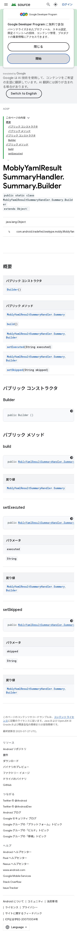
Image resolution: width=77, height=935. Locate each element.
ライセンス (11, 907)
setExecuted (15, 347)
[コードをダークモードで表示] (71, 411)
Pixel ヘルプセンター (15, 858)
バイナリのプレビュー (16, 767)
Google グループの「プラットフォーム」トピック (32, 824)
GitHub (7, 785)
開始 (39, 59)
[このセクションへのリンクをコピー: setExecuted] (28, 508)
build (11, 324)
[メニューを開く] (6, 4)
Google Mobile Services (17, 876)
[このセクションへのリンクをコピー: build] (15, 447)
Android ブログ (12, 812)
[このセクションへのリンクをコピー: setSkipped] (26, 610)
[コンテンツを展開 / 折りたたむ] (28, 118)
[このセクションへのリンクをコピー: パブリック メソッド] (48, 435)
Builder (12, 289)
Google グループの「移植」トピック (24, 836)
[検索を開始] (48, 4)
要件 (5, 755)
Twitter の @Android (15, 800)
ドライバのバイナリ (15, 779)
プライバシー (30, 907)
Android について (13, 901)
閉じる (38, 47)
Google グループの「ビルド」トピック (26, 830)
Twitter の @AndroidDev (17, 806)
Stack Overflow (12, 882)
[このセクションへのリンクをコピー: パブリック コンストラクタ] (61, 389)
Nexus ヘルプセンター (16, 864)
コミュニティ (35, 901)
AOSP (6, 108)
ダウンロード (11, 761)
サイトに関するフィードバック (23, 913)
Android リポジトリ (14, 749)
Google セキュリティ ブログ (19, 818)
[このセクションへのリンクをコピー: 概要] (15, 267)
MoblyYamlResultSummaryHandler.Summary (36, 314)
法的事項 (52, 901)
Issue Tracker (10, 887)
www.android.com (14, 870)
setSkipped (15, 370)
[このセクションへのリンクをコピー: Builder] (18, 400)
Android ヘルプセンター (17, 852)
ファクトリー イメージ (16, 773)
